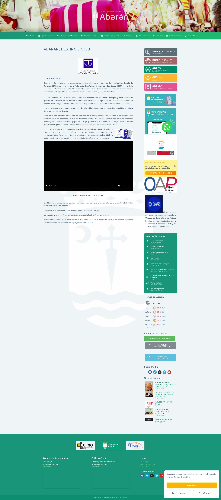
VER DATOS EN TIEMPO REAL (161, 173)
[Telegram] (164, 372)
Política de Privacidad (147, 464)
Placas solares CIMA (155, 162)
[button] (159, 338)
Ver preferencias (205, 493)
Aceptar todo (192, 485)
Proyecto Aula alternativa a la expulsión (162, 411)
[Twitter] (155, 372)
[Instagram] (159, 372)
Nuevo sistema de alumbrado (163, 420)
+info (167, 227)
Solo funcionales (178, 493)
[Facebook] (150, 372)
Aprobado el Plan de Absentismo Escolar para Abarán (164, 394)
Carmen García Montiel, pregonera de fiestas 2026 (165, 384)
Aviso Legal (144, 462)
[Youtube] (169, 372)
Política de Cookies (147, 467)
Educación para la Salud (163, 403)
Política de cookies (182, 477)
